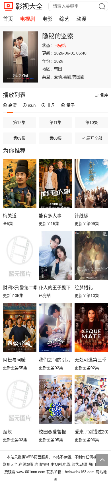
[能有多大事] (55, 183)
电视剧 (27, 19)
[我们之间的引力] (55, 327)
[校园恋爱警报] (55, 399)
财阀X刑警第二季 (19, 287)
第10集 (91, 122)
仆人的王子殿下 (55, 287)
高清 (12, 105)
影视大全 (29, 6)
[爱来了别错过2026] (91, 399)
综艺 (64, 19)
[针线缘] (91, 183)
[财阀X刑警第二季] (19, 255)
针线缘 (81, 215)
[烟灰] (19, 399)
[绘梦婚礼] (91, 255)
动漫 (81, 19)
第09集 (19, 138)
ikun (32, 105)
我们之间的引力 (55, 360)
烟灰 (7, 431)
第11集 (55, 122)
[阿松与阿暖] (19, 327)
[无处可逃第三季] (91, 327)
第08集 (55, 138)
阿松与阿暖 (14, 360)
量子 (70, 105)
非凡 (51, 105)
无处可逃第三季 (90, 360)
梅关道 (10, 215)
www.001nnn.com (31, 472)
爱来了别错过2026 (91, 431)
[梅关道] (19, 183)
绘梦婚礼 (84, 287)
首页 (8, 19)
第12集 (19, 122)
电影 (47, 19)
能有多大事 (50, 215)
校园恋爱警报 (52, 431)
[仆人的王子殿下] (55, 255)
